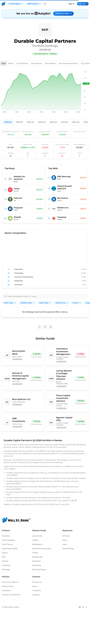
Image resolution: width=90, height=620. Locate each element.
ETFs (4, 557)
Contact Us (36, 582)
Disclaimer (6, 590)
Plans (64, 540)
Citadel (35, 540)
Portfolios (6, 536)
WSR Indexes (32, 4)
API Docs (66, 536)
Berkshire (36, 561)
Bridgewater (37, 557)
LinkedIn (36, 595)
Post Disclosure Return (68, 63)
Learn (64, 544)
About (34, 586)
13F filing (39, 504)
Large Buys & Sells (9, 548)
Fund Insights (15, 4)
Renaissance (37, 544)
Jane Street (37, 536)
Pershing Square (39, 569)
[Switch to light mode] (83, 607)
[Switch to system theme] (79, 607)
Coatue (35, 553)
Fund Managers (8, 540)
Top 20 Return (22, 63)
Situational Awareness (41, 548)
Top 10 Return (50, 63)
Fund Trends (7, 544)
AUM (4, 63)
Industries (6, 565)
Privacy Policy (7, 586)
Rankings (6, 569)
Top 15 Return (36, 63)
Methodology (68, 548)
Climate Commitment (11, 595)
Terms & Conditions (10, 582)
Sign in (72, 4)
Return (11, 63)
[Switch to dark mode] (86, 607)
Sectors (5, 561)
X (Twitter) (36, 590)
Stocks (5, 553)
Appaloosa (36, 565)
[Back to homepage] (3, 4)
